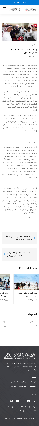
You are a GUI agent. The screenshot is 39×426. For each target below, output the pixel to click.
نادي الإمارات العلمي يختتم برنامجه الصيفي (27, 294)
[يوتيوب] (17, 401)
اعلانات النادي (19, 322)
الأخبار (19, 326)
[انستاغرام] (11, 401)
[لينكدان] (28, 401)
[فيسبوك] (23, 401)
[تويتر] (34, 401)
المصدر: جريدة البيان (29, 217)
